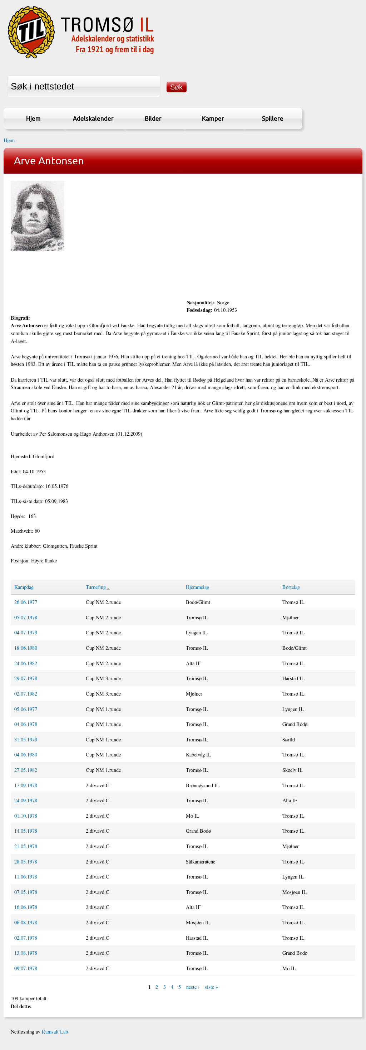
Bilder (153, 118)
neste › (193, 986)
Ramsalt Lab (55, 1031)
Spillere (272, 118)
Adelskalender (93, 118)
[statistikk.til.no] (81, 58)
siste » (211, 986)
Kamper (213, 118)
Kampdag (24, 587)
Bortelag (291, 587)
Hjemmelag (197, 587)
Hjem (33, 118)
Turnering (96, 587)
